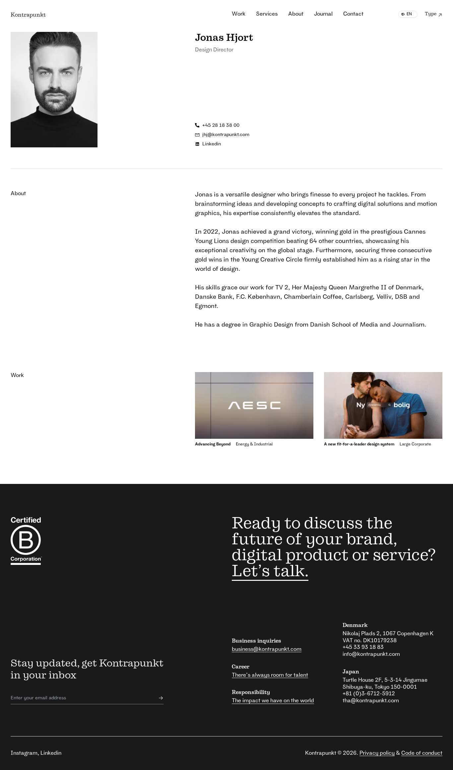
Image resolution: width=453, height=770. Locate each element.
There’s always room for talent (270, 675)
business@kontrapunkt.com (266, 649)
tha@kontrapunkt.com (371, 700)
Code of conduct (421, 753)
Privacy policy (377, 753)
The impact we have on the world (273, 700)
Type (430, 14)
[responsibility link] (42, 541)
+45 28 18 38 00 (220, 125)
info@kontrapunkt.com (371, 654)
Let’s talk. (270, 571)
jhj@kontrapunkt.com (225, 134)
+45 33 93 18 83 (363, 647)
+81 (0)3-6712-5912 (369, 693)
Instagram (24, 753)
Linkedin (211, 144)
